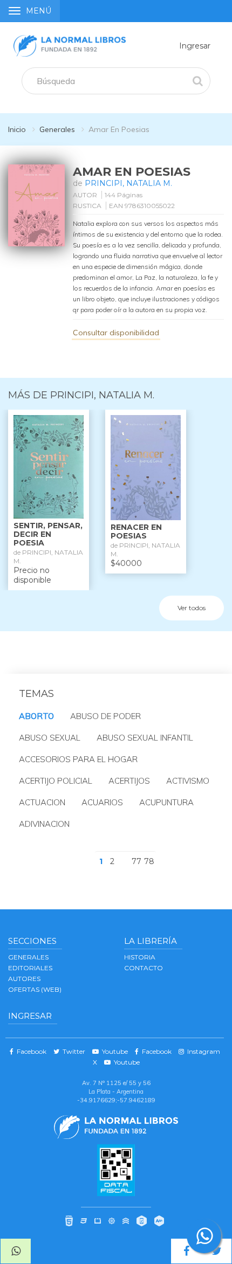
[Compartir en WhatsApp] (16, 1251)
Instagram (202, 1051)
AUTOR (85, 195)
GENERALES (28, 957)
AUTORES (24, 979)
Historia (139, 957)
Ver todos (192, 608)
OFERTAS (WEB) (35, 989)
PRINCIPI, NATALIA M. (128, 183)
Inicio (17, 129)
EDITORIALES (30, 968)
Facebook (29, 1051)
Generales (57, 129)
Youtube (113, 1051)
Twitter (72, 1051)
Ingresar (194, 46)
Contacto (143, 968)
